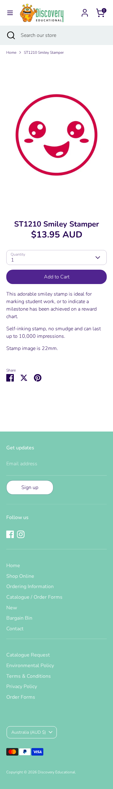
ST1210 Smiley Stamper (44, 52)
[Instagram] (20, 534)
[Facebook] (10, 534)
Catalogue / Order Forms (34, 597)
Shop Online (20, 576)
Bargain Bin (19, 618)
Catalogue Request (28, 655)
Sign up (29, 487)
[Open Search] (10, 35)
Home (11, 52)
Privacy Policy (21, 686)
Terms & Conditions (28, 676)
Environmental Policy (30, 665)
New (11, 607)
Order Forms (20, 697)
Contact (15, 628)
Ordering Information (30, 586)
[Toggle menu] (10, 13)
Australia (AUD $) (28, 732)
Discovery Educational (56, 772)
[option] (56, 135)
